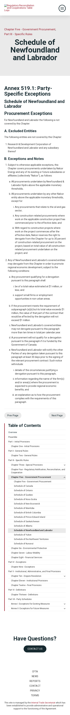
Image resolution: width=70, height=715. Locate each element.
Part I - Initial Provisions (19, 442)
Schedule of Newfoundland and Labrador (33, 530)
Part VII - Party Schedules (20, 599)
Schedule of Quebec (23, 495)
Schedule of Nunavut (23, 543)
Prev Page (12, 415)
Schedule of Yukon (22, 535)
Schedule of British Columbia (27, 512)
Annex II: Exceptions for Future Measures (30, 608)
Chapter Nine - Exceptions (23, 567)
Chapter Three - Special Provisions (27, 465)
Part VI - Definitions (17, 590)
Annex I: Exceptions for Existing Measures (30, 604)
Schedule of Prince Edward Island (29, 517)
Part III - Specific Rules (18, 460)
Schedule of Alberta (23, 526)
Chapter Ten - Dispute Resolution (26, 576)
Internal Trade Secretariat (43, 702)
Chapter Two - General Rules (24, 455)
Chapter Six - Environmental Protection (29, 548)
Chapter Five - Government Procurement (31, 477)
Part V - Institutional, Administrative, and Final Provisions (34, 571)
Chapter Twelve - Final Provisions (26, 585)
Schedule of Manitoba (24, 508)
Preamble (12, 437)
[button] (62, 8)
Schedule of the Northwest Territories (31, 539)
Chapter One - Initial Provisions (25, 446)
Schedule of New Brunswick (27, 504)
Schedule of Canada (23, 486)
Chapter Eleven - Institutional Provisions (29, 580)
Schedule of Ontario (23, 490)
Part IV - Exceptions (17, 562)
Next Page (57, 415)
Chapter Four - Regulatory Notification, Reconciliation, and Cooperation (38, 471)
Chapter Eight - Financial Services (26, 557)
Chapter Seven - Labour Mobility (25, 553)
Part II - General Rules (18, 451)
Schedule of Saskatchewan (26, 521)
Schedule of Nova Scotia (25, 499)
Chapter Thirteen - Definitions (24, 594)
